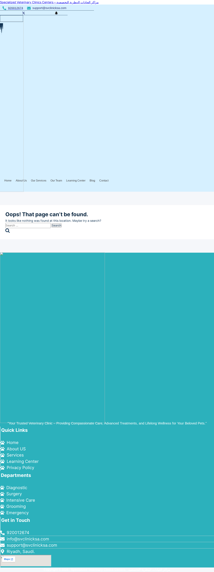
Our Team (56, 180)
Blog (92, 180)
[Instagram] (48, 13)
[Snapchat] (56, 13)
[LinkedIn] (31, 13)
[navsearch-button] (9, 18)
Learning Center (75, 180)
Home (8, 180)
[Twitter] (23, 13)
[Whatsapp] (39, 13)
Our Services (38, 180)
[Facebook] (15, 13)
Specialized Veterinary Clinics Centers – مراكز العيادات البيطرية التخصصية (49, 2)
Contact (104, 180)
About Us (21, 180)
